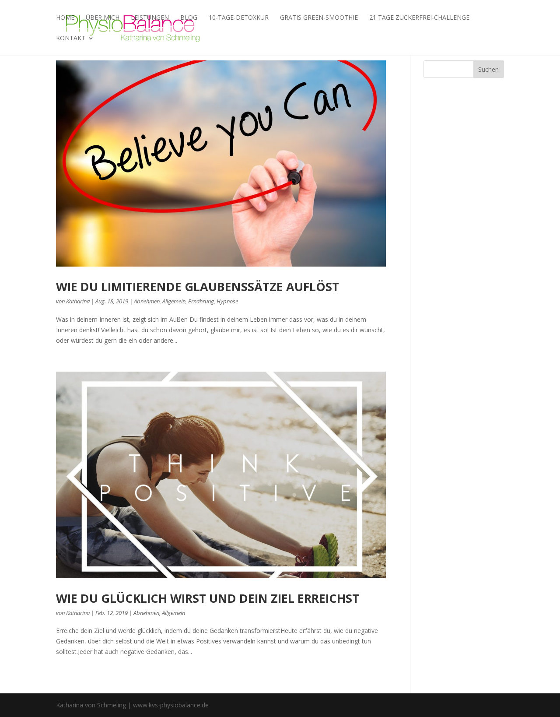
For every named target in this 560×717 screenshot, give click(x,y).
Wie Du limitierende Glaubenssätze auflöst (197, 286)
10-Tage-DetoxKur (239, 17)
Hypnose (227, 301)
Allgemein (174, 301)
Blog (188, 17)
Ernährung (201, 301)
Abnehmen (147, 301)
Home (65, 17)
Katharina (78, 301)
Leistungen (150, 17)
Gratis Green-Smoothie (319, 17)
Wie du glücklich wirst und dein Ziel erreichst (207, 598)
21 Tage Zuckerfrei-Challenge (419, 17)
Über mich (102, 17)
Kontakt (70, 38)
